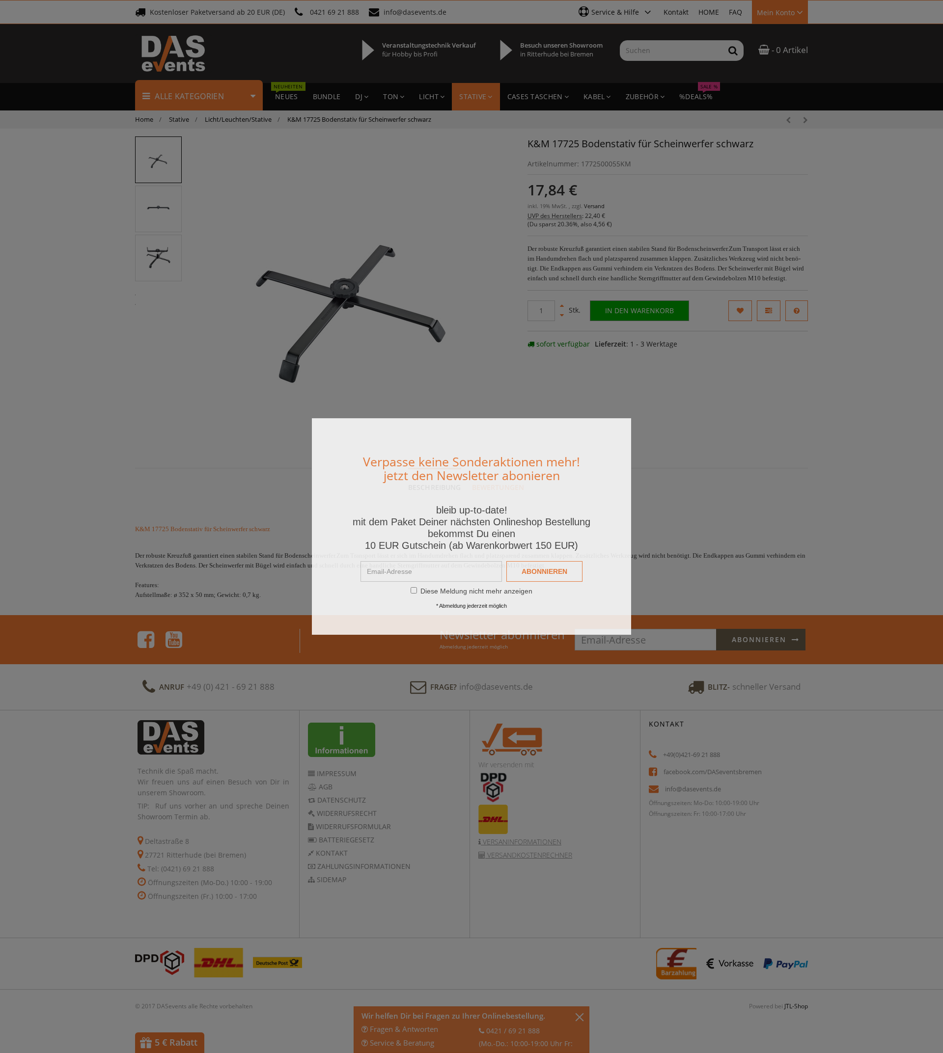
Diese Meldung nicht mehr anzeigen (476, 591)
